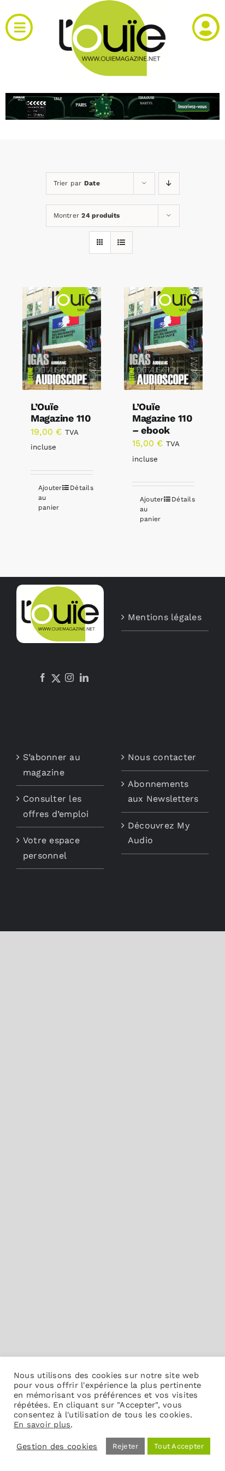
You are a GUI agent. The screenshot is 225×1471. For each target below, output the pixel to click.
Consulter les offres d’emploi (56, 806)
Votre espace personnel (51, 848)
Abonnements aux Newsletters (163, 791)
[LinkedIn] (84, 677)
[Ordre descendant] (169, 183)
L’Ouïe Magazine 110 (61, 412)
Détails (81, 488)
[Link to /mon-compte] (206, 27)
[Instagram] (69, 677)
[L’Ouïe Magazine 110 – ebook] (163, 338)
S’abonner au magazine (51, 765)
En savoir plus (42, 1424)
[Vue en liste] (121, 242)
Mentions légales (165, 617)
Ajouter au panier (49, 497)
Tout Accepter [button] (179, 1446)
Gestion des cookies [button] (57, 1446)
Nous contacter (162, 757)
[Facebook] (42, 677)
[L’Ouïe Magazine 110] (61, 338)
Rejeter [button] (125, 1446)
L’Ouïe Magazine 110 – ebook (162, 418)
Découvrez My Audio (159, 833)
